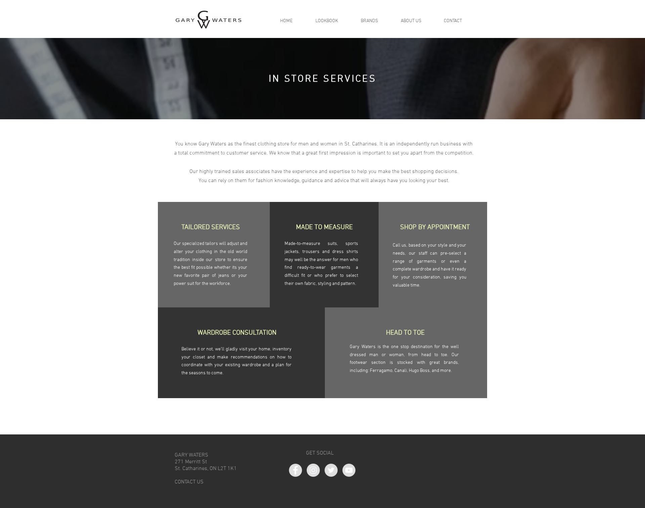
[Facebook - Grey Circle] (295, 470)
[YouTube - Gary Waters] (348, 470)
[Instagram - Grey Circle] (313, 470)
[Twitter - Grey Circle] (331, 470)
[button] (410, 21)
